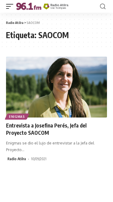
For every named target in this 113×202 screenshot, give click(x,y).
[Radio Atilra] (42, 6)
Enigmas (17, 116)
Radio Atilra (17, 159)
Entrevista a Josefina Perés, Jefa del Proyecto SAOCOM (46, 129)
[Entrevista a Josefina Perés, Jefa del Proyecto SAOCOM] (56, 87)
